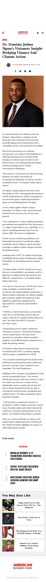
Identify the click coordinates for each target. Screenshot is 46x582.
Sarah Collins (18, 65)
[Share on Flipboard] (25, 71)
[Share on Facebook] (15, 71)
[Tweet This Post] (20, 71)
